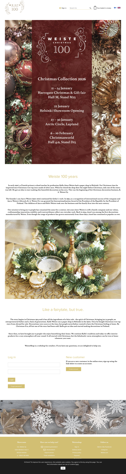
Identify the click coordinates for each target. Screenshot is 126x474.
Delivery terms (76, 450)
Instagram (104, 450)
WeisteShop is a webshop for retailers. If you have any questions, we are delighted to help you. (63, 346)
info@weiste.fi (50, 450)
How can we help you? (49, 442)
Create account (73, 369)
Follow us (104, 442)
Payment (77, 455)
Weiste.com (104, 453)
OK (63, 468)
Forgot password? (16, 386)
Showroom (21, 442)
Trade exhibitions (49, 455)
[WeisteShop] (15, 8)
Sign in (64, 8)
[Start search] (90, 8)
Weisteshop (77, 442)
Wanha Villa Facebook (104, 447)
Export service (49, 453)
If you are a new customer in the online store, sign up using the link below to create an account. (91, 362)
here (77, 464)
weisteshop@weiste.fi (50, 447)
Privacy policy (76, 453)
